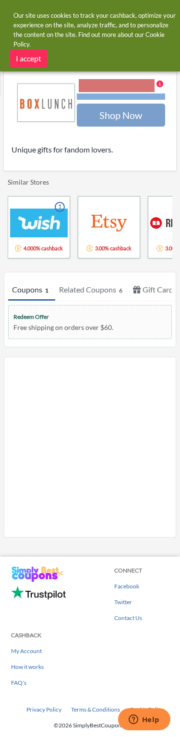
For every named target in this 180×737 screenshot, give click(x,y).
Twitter (123, 602)
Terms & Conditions (95, 709)
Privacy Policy (43, 709)
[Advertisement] (90, 447)
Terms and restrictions (121, 97)
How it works (27, 666)
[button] (121, 90)
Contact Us (128, 617)
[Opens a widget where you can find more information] (144, 720)
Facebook (126, 586)
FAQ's (18, 682)
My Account (26, 651)
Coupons (30, 289)
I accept (28, 58)
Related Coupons (90, 289)
